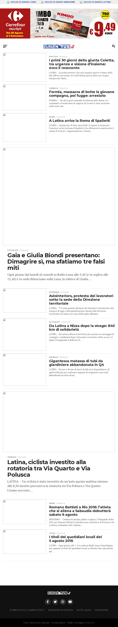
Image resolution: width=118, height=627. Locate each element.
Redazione (101, 610)
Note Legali (84, 610)
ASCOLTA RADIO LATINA (97, 2)
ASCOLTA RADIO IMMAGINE (59, 2)
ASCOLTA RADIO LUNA (23, 2)
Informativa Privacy (60, 610)
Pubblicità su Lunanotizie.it (27, 610)
